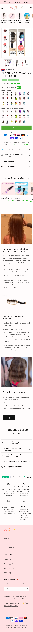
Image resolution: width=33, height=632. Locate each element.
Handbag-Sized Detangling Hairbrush (7, 197)
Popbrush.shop (14, 624)
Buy (8, 418)
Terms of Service (10, 543)
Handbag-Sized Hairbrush (11, 21)
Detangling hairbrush (4, 21)
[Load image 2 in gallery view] (25, 63)
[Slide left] (2, 64)
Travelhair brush (19, 21)
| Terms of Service (10, 559)
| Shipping (7, 573)
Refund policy (9, 547)
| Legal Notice (9, 568)
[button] (2, 7)
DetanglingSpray (27, 21)
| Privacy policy (9, 564)
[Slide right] (31, 64)
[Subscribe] (27, 589)
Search (6, 538)
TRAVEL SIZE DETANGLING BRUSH (20, 197)
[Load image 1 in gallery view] (16, 63)
